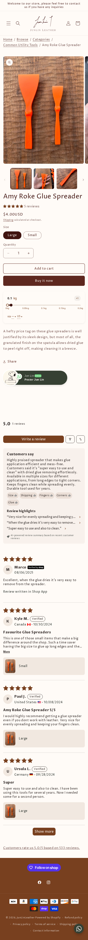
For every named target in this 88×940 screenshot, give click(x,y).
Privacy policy (22, 924)
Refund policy (73, 917)
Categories (41, 39)
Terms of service (45, 924)
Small (32, 235)
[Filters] (70, 439)
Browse (22, 39)
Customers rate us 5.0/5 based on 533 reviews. (41, 848)
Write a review (34, 439)
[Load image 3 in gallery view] (66, 178)
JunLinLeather (26, 917)
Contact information (46, 930)
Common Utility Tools (20, 45)
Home (7, 39)
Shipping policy (69, 924)
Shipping (8, 220)
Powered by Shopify (48, 917)
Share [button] (12, 362)
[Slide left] (4, 179)
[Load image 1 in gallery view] (20, 178)
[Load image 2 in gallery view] (44, 178)
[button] (8, 23)
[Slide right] (83, 179)
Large (12, 235)
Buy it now (44, 281)
